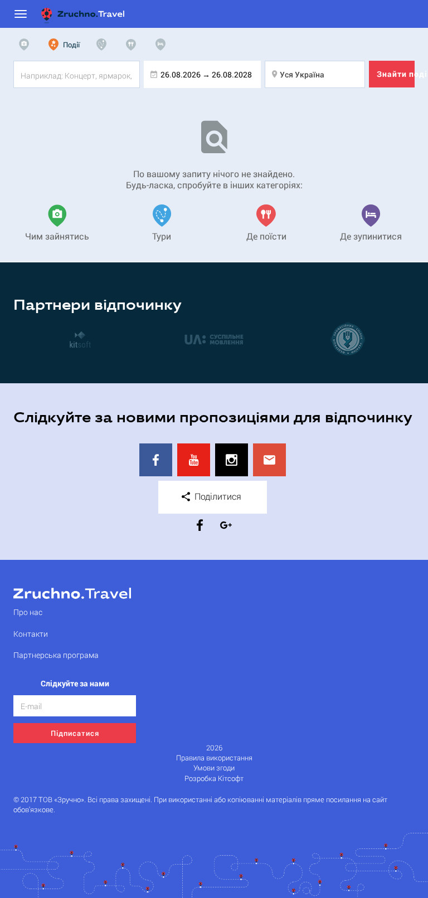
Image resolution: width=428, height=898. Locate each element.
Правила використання (214, 758)
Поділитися (216, 496)
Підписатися (75, 733)
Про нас (27, 612)
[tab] (26, 44)
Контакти (30, 633)
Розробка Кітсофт (214, 778)
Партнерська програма (56, 655)
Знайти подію (396, 74)
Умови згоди (214, 768)
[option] (80, 338)
